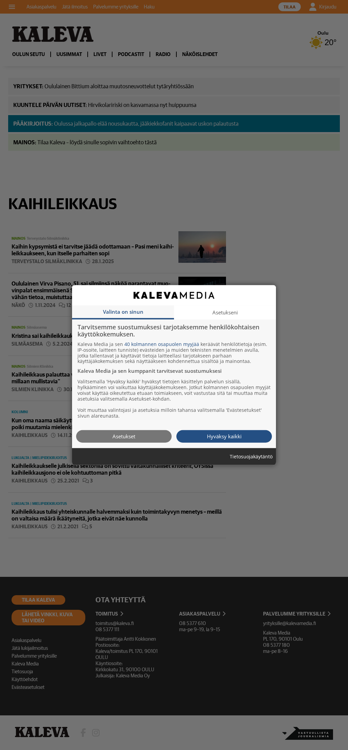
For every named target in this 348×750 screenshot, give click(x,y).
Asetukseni (225, 312)
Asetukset (123, 436)
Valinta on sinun (123, 311)
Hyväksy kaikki (224, 436)
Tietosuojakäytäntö (251, 456)
